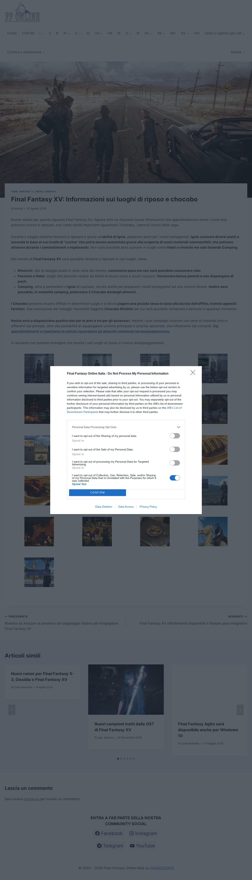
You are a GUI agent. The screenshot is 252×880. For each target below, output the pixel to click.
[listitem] (126, 427)
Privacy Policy (148, 506)
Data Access (126, 506)
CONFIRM (97, 492)
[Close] (194, 374)
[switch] (175, 435)
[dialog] (126, 440)
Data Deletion (103, 506)
